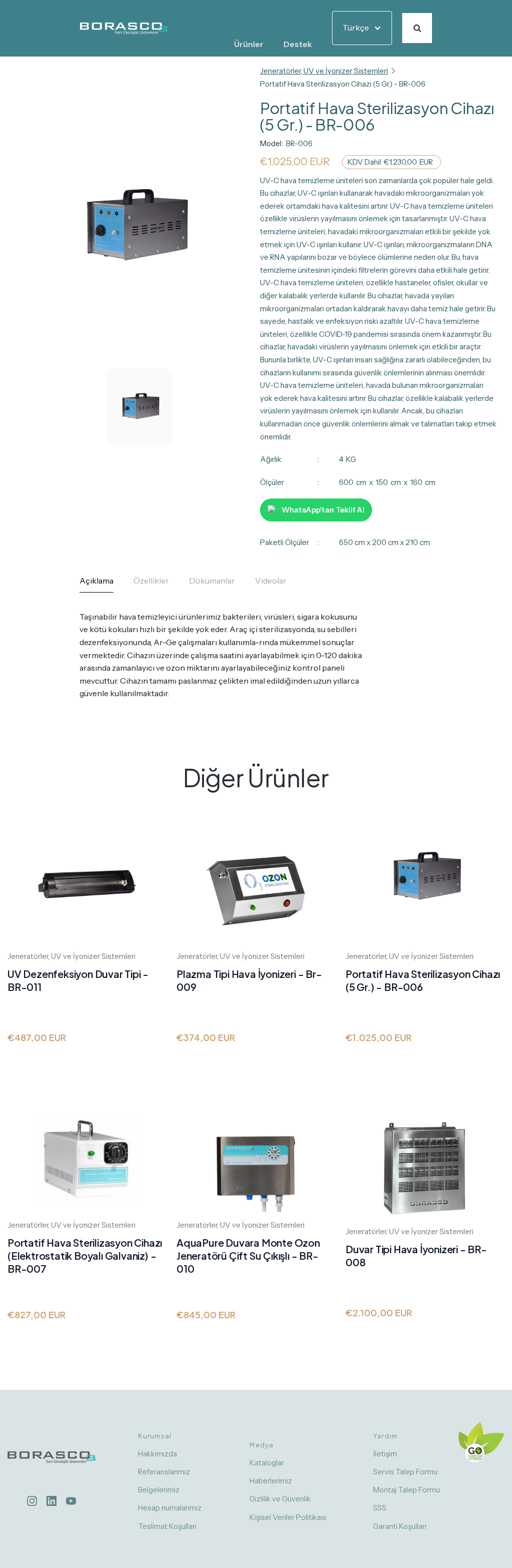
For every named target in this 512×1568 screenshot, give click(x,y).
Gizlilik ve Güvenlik (280, 1498)
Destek (298, 44)
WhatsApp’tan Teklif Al (323, 509)
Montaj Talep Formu (406, 1489)
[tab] (97, 584)
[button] (249, 44)
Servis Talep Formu (405, 1471)
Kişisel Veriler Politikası (288, 1517)
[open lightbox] (134, 260)
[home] (124, 28)
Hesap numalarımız (170, 1507)
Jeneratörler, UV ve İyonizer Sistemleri (324, 71)
